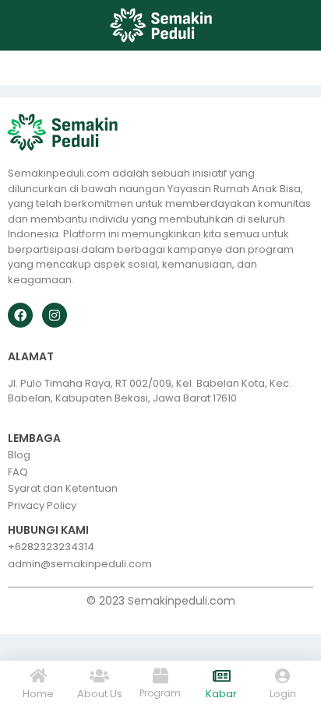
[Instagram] (54, 315)
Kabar (221, 693)
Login (283, 693)
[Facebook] (20, 315)
